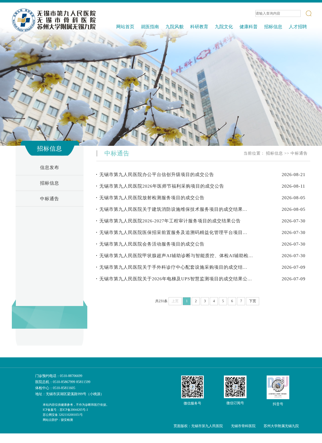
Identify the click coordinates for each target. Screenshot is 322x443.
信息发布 (49, 167)
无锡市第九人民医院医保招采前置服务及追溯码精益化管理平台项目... (173, 232)
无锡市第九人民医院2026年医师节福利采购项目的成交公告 (161, 186)
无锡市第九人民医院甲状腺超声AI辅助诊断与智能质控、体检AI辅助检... (176, 255)
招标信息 (273, 26)
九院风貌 (175, 26)
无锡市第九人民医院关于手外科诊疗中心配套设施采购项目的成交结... (173, 267)
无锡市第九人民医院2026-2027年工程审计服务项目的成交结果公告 (170, 220)
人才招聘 (298, 26)
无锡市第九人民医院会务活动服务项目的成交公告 (152, 244)
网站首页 (125, 26)
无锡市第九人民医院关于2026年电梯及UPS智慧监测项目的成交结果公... (175, 278)
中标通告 (49, 198)
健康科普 (248, 26)
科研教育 (199, 26)
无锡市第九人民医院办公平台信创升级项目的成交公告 (156, 174)
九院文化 (224, 26)
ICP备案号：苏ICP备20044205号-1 (65, 410)
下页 (252, 301)
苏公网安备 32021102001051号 (63, 415)
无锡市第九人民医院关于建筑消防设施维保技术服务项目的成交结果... (173, 209)
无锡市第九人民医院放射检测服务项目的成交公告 (152, 197)
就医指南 (150, 26)
